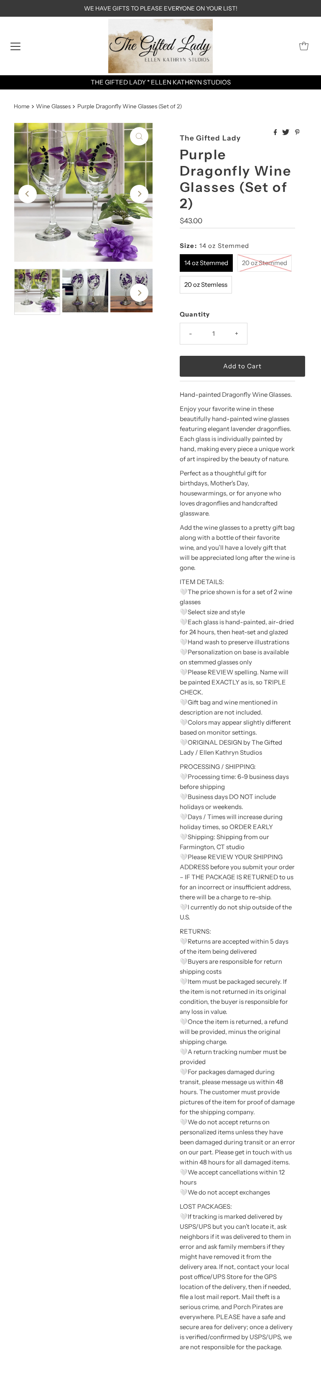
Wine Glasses (53, 106)
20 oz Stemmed (264, 263)
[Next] (139, 194)
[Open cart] (304, 46)
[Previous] (27, 194)
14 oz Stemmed (206, 263)
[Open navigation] (15, 46)
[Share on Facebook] (276, 132)
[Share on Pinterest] (297, 132)
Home (22, 106)
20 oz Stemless (205, 284)
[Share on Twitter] (286, 132)
